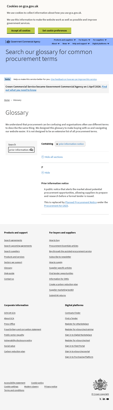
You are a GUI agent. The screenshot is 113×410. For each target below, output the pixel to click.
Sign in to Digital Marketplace (78, 334)
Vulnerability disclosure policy (18, 340)
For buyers (83, 40)
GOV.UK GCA (9, 312)
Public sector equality (14, 334)
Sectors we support (13, 262)
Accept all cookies (20, 30)
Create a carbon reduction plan (63, 284)
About (54, 43)
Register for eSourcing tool (77, 340)
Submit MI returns (57, 295)
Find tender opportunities (61, 273)
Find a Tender (71, 318)
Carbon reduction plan (14, 351)
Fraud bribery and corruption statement (22, 329)
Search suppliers (12, 251)
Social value (9, 345)
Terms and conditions (14, 390)
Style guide (9, 273)
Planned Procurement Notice (81, 202)
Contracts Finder (72, 312)
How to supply (55, 262)
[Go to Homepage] (100, 385)
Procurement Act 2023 (56, 205)
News (65, 43)
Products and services (14, 256)
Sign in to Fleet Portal (75, 345)
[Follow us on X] (100, 398)
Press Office (9, 323)
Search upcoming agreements (18, 245)
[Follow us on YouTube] (108, 398)
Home (7, 100)
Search (12, 144)
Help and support (79, 43)
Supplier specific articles (60, 267)
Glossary (8, 267)
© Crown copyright (100, 394)
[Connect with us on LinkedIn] (104, 398)
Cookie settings (11, 386)
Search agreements (13, 240)
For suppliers (98, 40)
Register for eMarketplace (77, 323)
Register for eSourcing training (79, 329)
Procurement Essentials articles (63, 245)
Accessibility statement (14, 382)
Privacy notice (50, 386)
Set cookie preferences (54, 30)
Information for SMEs (59, 278)
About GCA (9, 318)
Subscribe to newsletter (60, 256)
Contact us (9, 278)
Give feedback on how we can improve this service (74, 79)
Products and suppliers (63, 40)
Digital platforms (99, 43)
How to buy (54, 240)
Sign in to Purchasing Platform (79, 356)
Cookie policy (37, 382)
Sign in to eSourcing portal (77, 351)
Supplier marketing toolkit (61, 289)
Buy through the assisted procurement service (70, 251)
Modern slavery (31, 386)
